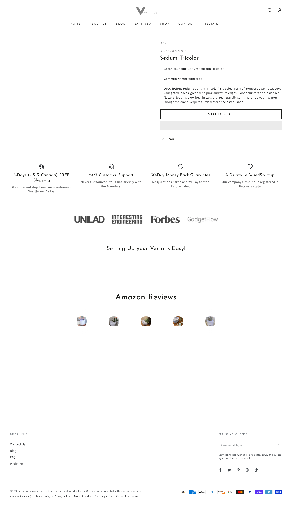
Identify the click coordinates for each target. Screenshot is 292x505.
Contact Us (17, 444)
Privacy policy (62, 496)
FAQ (13, 457)
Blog (13, 451)
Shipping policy (103, 496)
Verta (22, 490)
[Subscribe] (279, 445)
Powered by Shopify (21, 496)
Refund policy (43, 496)
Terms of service (82, 496)
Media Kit (16, 464)
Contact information (127, 496)
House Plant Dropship (173, 51)
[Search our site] (269, 10)
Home (163, 43)
